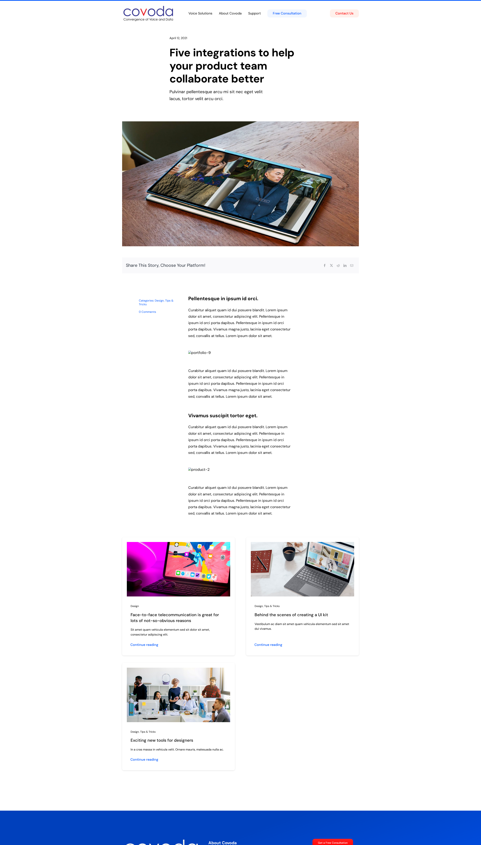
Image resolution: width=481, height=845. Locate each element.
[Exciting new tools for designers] (178, 670)
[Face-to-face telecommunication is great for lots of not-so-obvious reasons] (178, 545)
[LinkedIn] (345, 265)
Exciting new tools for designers (162, 740)
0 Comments (147, 312)
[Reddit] (338, 265)
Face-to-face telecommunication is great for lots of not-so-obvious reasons (175, 617)
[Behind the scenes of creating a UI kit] (302, 545)
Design (159, 300)
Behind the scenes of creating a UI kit (291, 615)
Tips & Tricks (272, 606)
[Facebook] (324, 265)
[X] (331, 265)
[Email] (351, 265)
